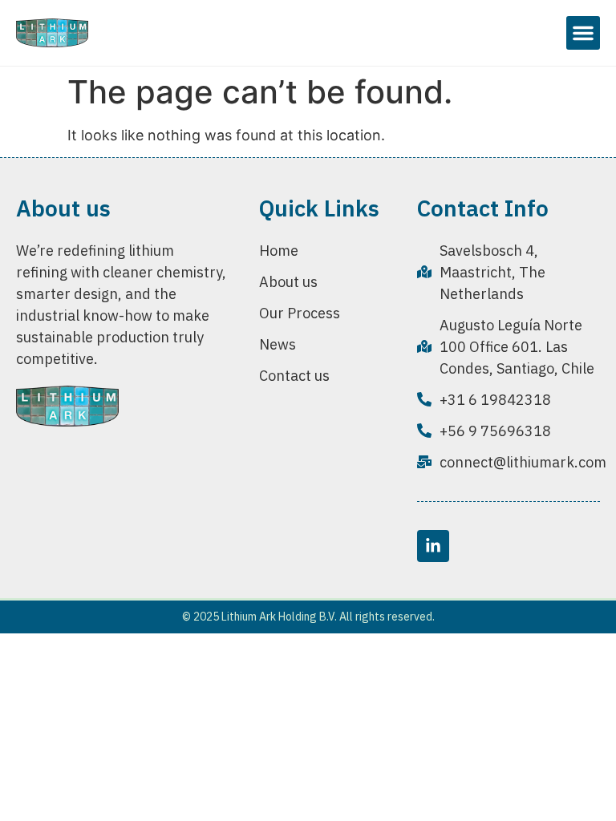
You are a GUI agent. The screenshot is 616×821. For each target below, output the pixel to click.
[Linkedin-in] (433, 546)
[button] (583, 33)
